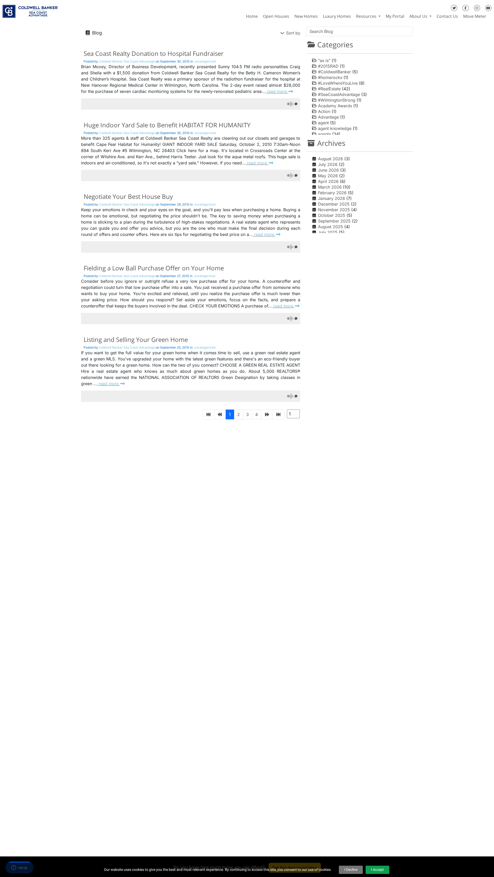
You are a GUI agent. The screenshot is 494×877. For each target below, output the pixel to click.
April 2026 (328, 181)
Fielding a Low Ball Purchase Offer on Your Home (154, 268)
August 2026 (330, 158)
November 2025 (334, 209)
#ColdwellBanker (334, 71)
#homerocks (330, 77)
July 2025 (328, 232)
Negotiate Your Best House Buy (128, 196)
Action (324, 111)
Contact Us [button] (447, 16)
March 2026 (330, 187)
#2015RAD (328, 66)
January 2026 (331, 198)
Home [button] (252, 16)
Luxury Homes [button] (337, 16)
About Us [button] (418, 16)
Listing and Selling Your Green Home (136, 339)
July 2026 (328, 164)
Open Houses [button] (276, 16)
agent (323, 122)
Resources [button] (366, 16)
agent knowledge (334, 128)
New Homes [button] (306, 16)
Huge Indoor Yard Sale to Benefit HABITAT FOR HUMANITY (167, 125)
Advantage (328, 117)
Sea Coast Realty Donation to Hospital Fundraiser (154, 53)
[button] (491, 16)
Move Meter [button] (474, 16)
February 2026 (332, 192)
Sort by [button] (292, 33)
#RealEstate (329, 88)
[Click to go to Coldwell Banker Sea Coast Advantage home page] (30, 9)
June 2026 (328, 170)
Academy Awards (335, 105)
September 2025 (334, 221)
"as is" (324, 60)
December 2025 (334, 204)
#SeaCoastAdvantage (339, 94)
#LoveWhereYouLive (338, 83)
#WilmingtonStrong (336, 100)
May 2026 (328, 175)
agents (324, 134)
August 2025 (330, 226)
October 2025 (331, 215)
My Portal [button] (395, 16)
